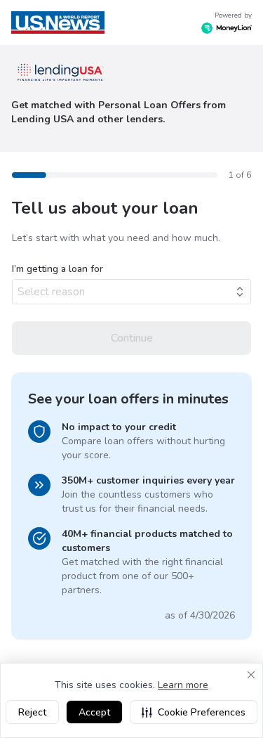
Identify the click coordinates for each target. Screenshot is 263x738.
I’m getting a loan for (57, 269)
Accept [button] (94, 712)
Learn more (183, 685)
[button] (193, 712)
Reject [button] (32, 712)
